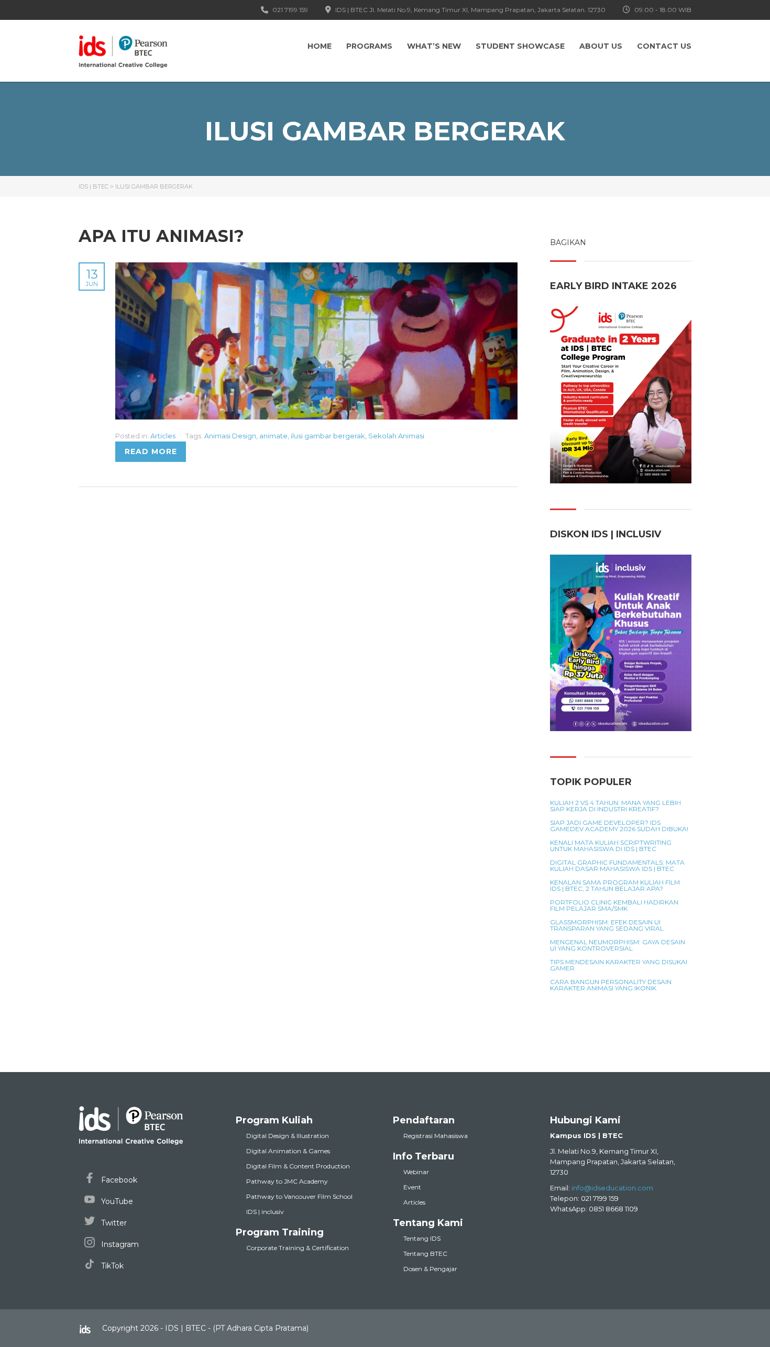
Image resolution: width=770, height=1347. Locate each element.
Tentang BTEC (425, 1253)
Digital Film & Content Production (298, 1166)
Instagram (119, 1244)
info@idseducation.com (612, 1188)
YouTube (116, 1201)
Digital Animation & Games (288, 1151)
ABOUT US (600, 46)
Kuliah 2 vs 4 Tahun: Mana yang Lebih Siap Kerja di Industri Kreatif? (615, 806)
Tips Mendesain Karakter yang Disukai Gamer (618, 965)
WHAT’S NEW (434, 46)
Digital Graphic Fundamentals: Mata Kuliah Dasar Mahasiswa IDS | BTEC (617, 865)
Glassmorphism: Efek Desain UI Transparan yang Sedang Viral (607, 925)
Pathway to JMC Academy (287, 1181)
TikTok (111, 1266)
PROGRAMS (369, 46)
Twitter (113, 1223)
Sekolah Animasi (396, 436)
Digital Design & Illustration (287, 1136)
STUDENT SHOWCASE (520, 46)
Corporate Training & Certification (297, 1248)
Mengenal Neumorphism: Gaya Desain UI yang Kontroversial (617, 945)
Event (412, 1187)
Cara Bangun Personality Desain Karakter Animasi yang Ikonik (611, 985)
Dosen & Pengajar (430, 1269)
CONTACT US (664, 46)
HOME (319, 46)
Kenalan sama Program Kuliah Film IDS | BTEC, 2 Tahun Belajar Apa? (615, 885)
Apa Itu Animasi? (161, 236)
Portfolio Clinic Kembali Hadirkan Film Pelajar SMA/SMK (614, 905)
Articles (162, 436)
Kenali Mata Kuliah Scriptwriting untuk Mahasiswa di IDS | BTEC (611, 846)
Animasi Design (230, 436)
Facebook (118, 1180)
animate (273, 436)
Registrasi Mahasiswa (435, 1136)
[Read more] (316, 268)
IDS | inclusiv (265, 1212)
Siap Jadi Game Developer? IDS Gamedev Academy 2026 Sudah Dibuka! (619, 826)
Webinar (416, 1172)
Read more (151, 451)
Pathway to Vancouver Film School (299, 1196)
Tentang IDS (422, 1238)
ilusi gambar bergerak (328, 436)
